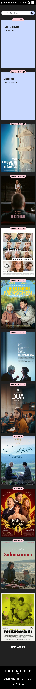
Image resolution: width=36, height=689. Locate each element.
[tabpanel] (18, 330)
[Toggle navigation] (33, 2)
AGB (31, 679)
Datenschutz (24, 679)
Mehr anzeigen (18, 647)
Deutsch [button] (22, 3)
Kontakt (7, 679)
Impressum (15, 679)
